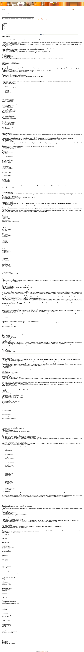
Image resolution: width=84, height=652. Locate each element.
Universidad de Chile (44, 651)
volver (73, 9)
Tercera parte (43, 18)
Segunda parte (43, 17)
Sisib (40, 651)
